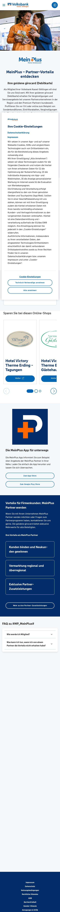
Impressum (30, 882)
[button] (30, 634)
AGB (30, 898)
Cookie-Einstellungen (30, 276)
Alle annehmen (29, 290)
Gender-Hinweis (30, 906)
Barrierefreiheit (30, 902)
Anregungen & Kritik (30, 910)
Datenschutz (30, 886)
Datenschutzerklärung (18, 132)
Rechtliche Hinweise (30, 894)
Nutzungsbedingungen (30, 890)
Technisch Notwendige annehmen (30, 282)
